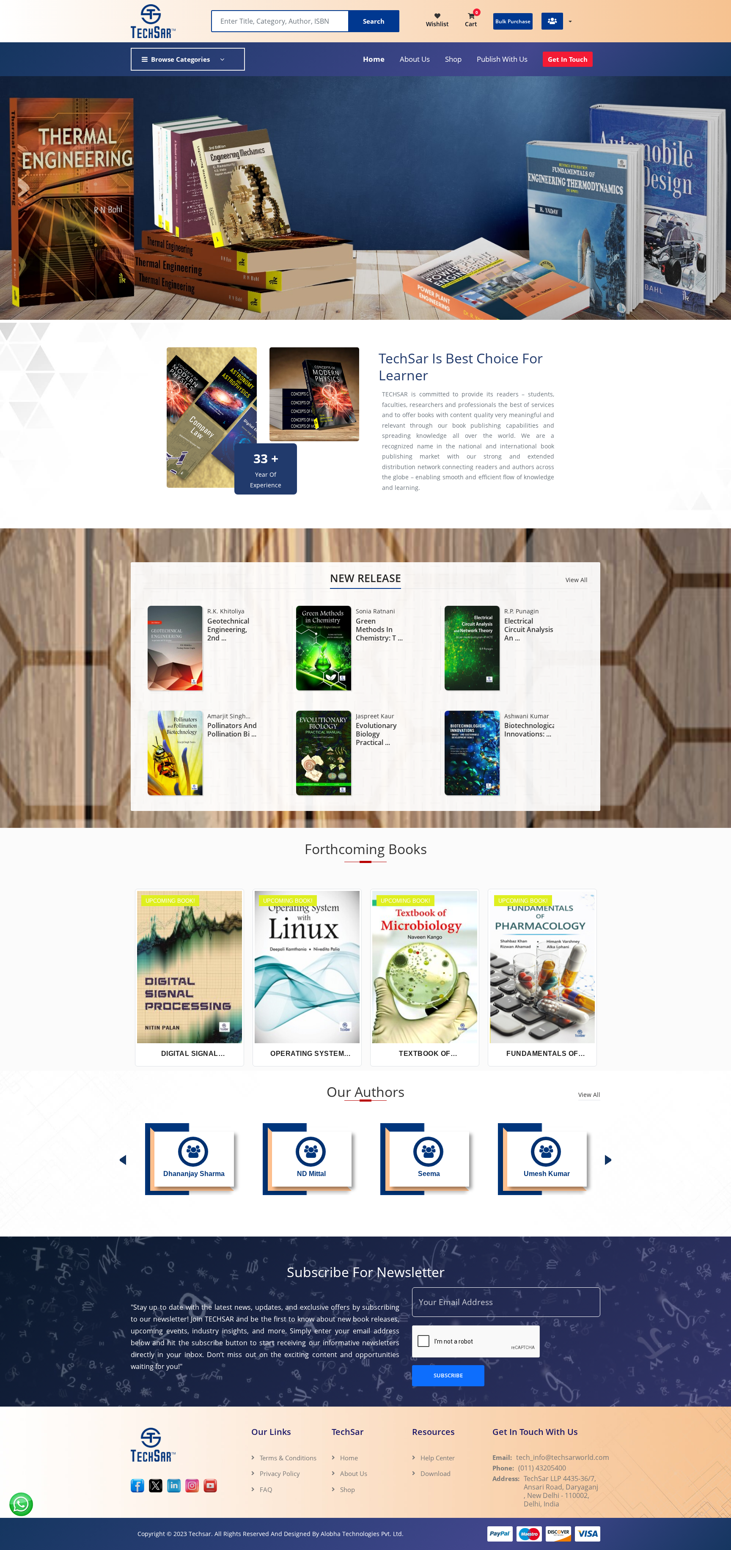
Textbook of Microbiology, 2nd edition (425, 1054)
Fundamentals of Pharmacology (542, 1054)
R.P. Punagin (373, 611)
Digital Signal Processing (189, 1054)
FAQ (266, 1489)
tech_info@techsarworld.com (562, 1457)
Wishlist (437, 24)
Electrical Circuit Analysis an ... (380, 629)
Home (374, 59)
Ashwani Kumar (378, 716)
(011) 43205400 (542, 1468)
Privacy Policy (280, 1473)
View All (577, 580)
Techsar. (201, 1534)
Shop (453, 59)
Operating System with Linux (307, 1054)
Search (374, 21)
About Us (353, 1473)
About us (415, 59)
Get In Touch (568, 59)
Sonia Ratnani (227, 611)
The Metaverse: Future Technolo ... (529, 734)
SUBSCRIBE (448, 1375)
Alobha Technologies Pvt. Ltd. (362, 1534)
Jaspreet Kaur (226, 716)
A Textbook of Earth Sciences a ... (527, 629)
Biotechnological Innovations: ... (381, 729)
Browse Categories (180, 59)
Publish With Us (502, 59)
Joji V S (513, 611)
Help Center (437, 1458)
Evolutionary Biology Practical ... (227, 734)
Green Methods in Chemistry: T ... (230, 629)
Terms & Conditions (288, 1458)
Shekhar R (518, 716)
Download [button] (436, 1473)
